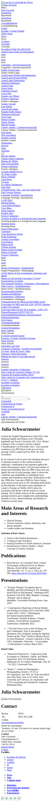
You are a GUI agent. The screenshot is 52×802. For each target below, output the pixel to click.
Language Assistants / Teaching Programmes (21, 348)
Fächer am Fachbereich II (12, 409)
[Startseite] (17, 2)
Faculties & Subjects (16, 757)
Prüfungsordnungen (10, 317)
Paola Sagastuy (8, 210)
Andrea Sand (7, 85)
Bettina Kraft (7, 244)
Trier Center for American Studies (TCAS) (20, 372)
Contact (4, 749)
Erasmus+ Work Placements (14, 354)
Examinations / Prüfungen (13, 296)
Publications (6, 143)
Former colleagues (9, 166)
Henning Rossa (8, 223)
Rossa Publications (9, 229)
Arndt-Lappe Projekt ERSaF (14, 78)
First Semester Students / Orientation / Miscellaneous (25, 283)
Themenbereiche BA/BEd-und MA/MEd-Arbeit (23, 302)
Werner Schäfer (8, 119)
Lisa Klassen (7, 242)
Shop (9, 770)
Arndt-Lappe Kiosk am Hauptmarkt (17, 52)
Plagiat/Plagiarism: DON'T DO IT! (17, 312)
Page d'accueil (7, 10)
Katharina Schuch (9, 91)
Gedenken (6, 231)
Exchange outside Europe (13, 335)
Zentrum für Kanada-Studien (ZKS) (17, 375)
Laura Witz (6, 93)
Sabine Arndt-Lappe (10, 70)
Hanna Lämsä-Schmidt (11, 250)
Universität (6, 401)
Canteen (10, 762)
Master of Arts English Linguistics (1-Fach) (21, 278)
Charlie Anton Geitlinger (12, 158)
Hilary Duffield (8, 177)
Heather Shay (7, 213)
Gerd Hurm (6, 179)
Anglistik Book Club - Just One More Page (21, 190)
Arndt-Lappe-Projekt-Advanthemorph (18, 75)
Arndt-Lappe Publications (13, 80)
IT (8, 765)
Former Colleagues (9, 99)
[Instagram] (16, 799)
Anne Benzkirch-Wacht (12, 234)
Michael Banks (8, 203)
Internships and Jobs (10, 346)
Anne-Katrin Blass (9, 109)
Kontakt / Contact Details (12, 31)
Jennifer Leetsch (8, 138)
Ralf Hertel (6, 132)
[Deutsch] (6, 388)
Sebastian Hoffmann (10, 83)
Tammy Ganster (8, 104)
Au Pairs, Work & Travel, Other (15, 351)
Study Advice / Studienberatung (15, 286)
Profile (4, 28)
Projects (4, 145)
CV (2, 153)
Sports (10, 767)
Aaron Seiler (7, 88)
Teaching (5, 151)
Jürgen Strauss (7, 122)
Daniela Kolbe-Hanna (11, 112)
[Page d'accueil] (8, 5)
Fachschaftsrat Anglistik (12, 281)
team (3, 54)
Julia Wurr (6, 187)
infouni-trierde (7, 747)
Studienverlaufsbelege (11, 294)
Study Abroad (7, 330)
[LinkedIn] (20, 799)
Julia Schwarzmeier (10, 164)
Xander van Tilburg (10, 96)
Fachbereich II (7, 406)
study (3, 257)
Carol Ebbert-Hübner (11, 205)
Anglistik (5, 411)
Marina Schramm (9, 252)
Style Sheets (6, 320)
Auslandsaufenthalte (10, 322)
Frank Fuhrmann (8, 237)
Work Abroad (7, 341)
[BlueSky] (7, 799)
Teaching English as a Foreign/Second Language (23, 218)
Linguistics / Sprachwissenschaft (16, 65)
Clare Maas (6, 208)
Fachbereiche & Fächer (11, 404)
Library (10, 759)
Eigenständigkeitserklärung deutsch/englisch (21, 315)
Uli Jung (5, 182)
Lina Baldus (6, 106)
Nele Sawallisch (8, 135)
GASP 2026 (6, 200)
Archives (5, 41)
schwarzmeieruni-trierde (13, 722)
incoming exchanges (10, 382)
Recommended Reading (12, 291)
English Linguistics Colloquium (15, 369)
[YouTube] (12, 799)
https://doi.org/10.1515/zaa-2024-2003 (29, 573)
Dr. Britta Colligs (9, 174)
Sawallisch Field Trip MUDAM (15, 49)
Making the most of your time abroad (18, 356)
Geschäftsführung (9, 23)
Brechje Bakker (8, 156)
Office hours (7, 33)
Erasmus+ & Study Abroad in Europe (18, 338)
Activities (5, 44)
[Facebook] (3, 799)
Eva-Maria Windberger (11, 184)
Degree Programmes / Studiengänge (17, 268)
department (6, 13)
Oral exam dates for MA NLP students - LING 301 (24, 309)
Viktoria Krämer (8, 247)
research (5, 359)
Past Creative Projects (11, 192)
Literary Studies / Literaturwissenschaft (19, 127)
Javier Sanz (6, 117)
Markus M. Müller (9, 161)
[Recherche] (29, 399)
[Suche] (2, 396)
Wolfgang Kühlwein (10, 114)
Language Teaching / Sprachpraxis (17, 195)
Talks (3, 148)
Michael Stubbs (8, 125)
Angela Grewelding (10, 239)
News (3, 36)
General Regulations (10, 328)
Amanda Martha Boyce (12, 171)
